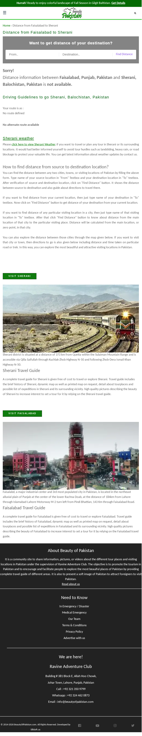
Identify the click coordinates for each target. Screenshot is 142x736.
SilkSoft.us (35, 729)
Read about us (71, 584)
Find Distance (124, 54)
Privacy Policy (74, 631)
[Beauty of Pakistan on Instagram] (115, 726)
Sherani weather (18, 138)
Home (6, 25)
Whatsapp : (70, 695)
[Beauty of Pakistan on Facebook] (79, 726)
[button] (136, 13)
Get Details (118, 3)
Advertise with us (74, 638)
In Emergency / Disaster (74, 606)
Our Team (74, 619)
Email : (70, 702)
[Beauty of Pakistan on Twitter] (132, 726)
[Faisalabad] (71, 456)
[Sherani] (71, 318)
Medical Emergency (74, 612)
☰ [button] (5, 13)
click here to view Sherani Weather (33, 144)
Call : (71, 689)
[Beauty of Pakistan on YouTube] (97, 726)
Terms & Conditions (74, 625)
